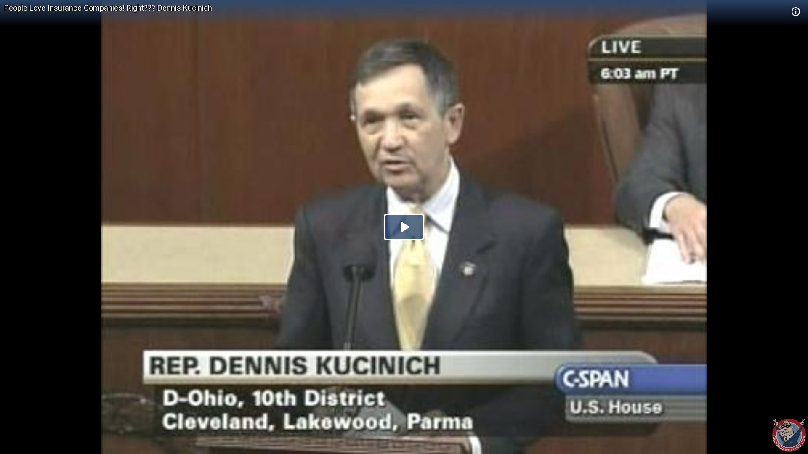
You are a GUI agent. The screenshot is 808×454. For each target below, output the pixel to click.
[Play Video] (404, 227)
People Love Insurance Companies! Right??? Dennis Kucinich (108, 7)
